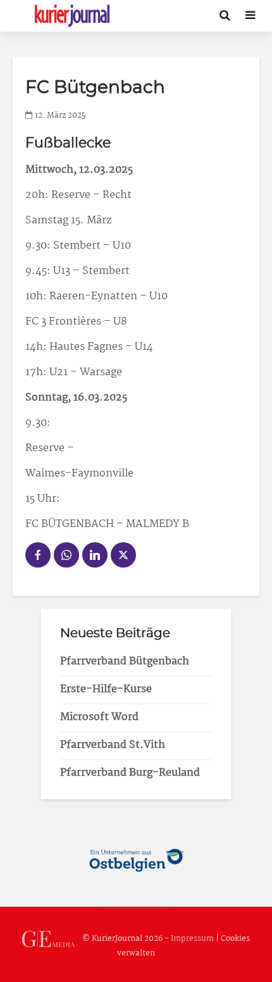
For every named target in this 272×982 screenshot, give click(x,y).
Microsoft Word (99, 717)
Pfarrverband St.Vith (112, 745)
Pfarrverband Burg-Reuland (130, 772)
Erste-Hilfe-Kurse (106, 689)
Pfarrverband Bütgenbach (124, 661)
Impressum (192, 939)
